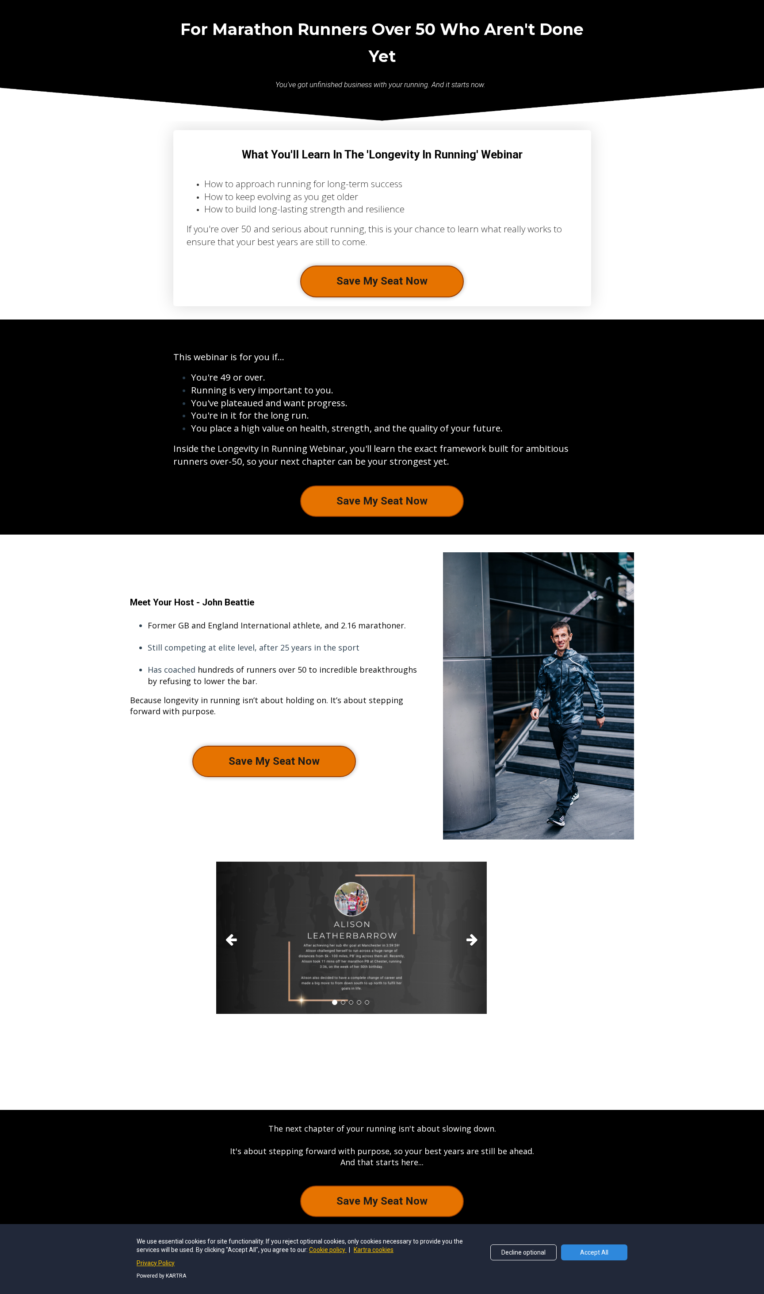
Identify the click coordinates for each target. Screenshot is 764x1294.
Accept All (594, 1252)
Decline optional (523, 1252)
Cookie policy (328, 1249)
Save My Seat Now (382, 281)
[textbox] (274, 668)
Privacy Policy (156, 1263)
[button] (236, 938)
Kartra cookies (373, 1249)
